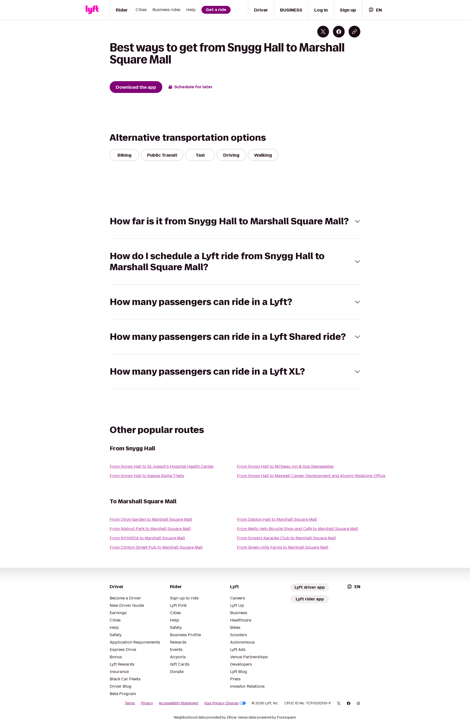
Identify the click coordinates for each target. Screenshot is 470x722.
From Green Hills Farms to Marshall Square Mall (282, 547)
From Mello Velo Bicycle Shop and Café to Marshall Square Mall (297, 529)
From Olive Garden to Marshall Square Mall (151, 519)
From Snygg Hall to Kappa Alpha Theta (147, 476)
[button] (235, 221)
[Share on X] (323, 32)
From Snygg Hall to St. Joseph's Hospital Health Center (162, 466)
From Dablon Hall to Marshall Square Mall (277, 519)
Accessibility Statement (178, 703)
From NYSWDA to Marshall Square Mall (147, 538)
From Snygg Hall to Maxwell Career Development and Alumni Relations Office (311, 476)
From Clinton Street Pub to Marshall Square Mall (156, 547)
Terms (130, 703)
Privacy (147, 703)
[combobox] (375, 10)
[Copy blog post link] (354, 32)
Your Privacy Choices (221, 703)
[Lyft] (92, 10)
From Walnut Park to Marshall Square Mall (150, 529)
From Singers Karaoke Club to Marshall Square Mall (286, 538)
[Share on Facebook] (339, 32)
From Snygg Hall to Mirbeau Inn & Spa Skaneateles (285, 466)
